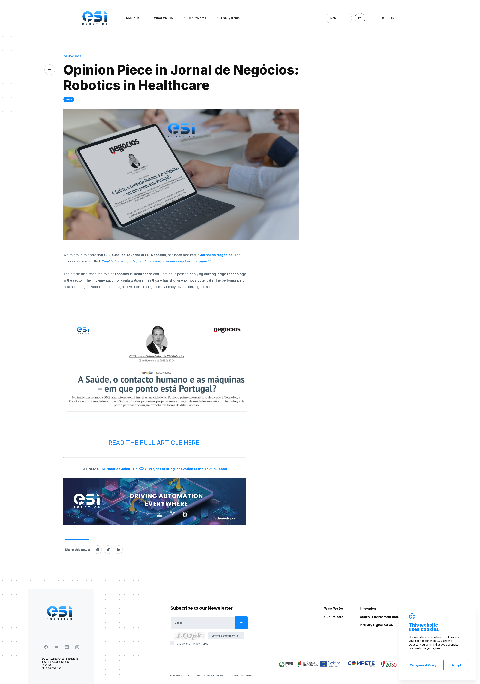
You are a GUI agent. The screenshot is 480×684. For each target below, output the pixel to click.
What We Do (163, 18)
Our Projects (196, 18)
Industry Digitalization (376, 625)
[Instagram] (77, 647)
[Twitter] (108, 549)
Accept (456, 665)
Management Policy (210, 675)
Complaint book (242, 675)
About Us (132, 18)
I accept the (192, 643)
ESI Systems (230, 18)
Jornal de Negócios (216, 255)
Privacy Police (180, 675)
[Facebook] (98, 549)
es (392, 18)
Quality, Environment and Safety (384, 617)
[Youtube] (56, 647)
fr (382, 18)
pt (372, 18)
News (69, 99)
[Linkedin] (119, 549)
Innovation (368, 608)
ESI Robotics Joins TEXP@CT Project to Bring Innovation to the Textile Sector (164, 469)
